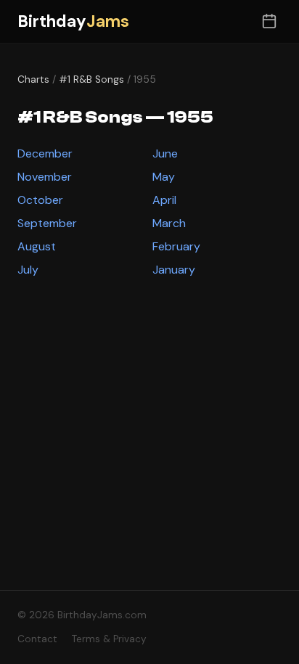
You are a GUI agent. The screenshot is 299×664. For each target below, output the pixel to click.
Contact (37, 639)
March (169, 223)
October (40, 200)
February (176, 246)
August (36, 246)
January (173, 269)
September (47, 223)
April (164, 200)
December (45, 153)
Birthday (73, 21)
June (165, 153)
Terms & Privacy (109, 639)
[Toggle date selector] (269, 21)
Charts (33, 79)
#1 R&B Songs (91, 79)
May (163, 176)
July (27, 269)
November (44, 176)
